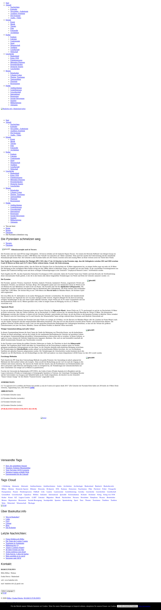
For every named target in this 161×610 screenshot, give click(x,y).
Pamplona (94, 497)
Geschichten (15, 69)
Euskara (13, 37)
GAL (43, 492)
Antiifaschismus (49, 486)
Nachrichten (14, 7)
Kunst (12, 22)
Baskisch (98, 486)
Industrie (43, 495)
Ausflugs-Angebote (17, 14)
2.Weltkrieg (6, 486)
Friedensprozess (16, 60)
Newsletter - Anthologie (19, 11)
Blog (7, 525)
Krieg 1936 (14, 58)
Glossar (8, 523)
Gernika (81, 492)
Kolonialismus (73, 495)
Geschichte (10, 54)
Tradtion (114, 500)
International (15, 94)
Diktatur (33, 489)
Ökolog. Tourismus (17, 77)
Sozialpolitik (48, 500)
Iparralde (63, 495)
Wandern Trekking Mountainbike (18, 468)
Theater (13, 26)
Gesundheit (6, 495)
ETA (57, 489)
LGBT (34, 497)
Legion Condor (24, 497)
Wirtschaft (14, 52)
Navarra (9, 243)
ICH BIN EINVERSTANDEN (127, 606)
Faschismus (82, 489)
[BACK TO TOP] (3, 506)
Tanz (81, 500)
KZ (15, 497)
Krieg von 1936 (109, 495)
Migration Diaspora (17, 62)
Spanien (13, 101)
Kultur (8, 35)
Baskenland (14, 56)
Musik (12, 24)
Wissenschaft (15, 45)
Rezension (22, 500)
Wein (3, 503)
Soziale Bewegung (17, 98)
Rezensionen (15, 84)
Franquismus (6, 492)
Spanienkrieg (67, 500)
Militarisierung (15, 103)
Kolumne (92, 495)
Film (12, 28)
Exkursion (72, 489)
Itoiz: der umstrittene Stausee (16, 466)
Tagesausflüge (15, 79)
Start (7, 3)
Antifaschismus (16, 88)
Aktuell (8, 5)
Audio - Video (15, 18)
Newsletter (84, 497)
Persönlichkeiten (16, 64)
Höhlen (35, 495)
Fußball (36, 492)
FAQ (7, 521)
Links (8, 519)
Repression (14, 96)
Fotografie (14, 30)
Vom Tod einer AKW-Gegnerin (17, 470)
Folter (104, 489)
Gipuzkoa (27, 495)
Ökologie (13, 81)
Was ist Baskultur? (12, 517)
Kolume (84, 495)
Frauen (15, 492)
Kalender (13, 9)
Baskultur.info (109, 486)
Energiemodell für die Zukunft (17, 474)
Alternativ (24, 486)
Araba (59, 486)
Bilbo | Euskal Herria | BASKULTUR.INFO (24, 598)
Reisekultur (14, 73)
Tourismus (96, 500)
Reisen (8, 71)
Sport (12, 43)
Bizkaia (11, 489)
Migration (50, 497)
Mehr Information (144, 606)
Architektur (14, 33)
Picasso (102, 497)
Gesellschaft (14, 50)
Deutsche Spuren (16, 67)
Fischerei (97, 489)
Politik (8, 86)
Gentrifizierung (16, 90)
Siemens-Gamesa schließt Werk (17, 472)
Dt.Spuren (50, 489)
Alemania (14, 105)
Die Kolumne (15, 16)
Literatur (13, 39)
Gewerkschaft (15, 92)
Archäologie (78, 486)
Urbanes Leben (16, 75)
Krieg (99, 495)
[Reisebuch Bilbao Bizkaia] (60, 436)
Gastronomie (15, 41)
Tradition (13, 47)
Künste (8, 20)
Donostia (41, 489)
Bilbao (4, 489)
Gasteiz (49, 492)
